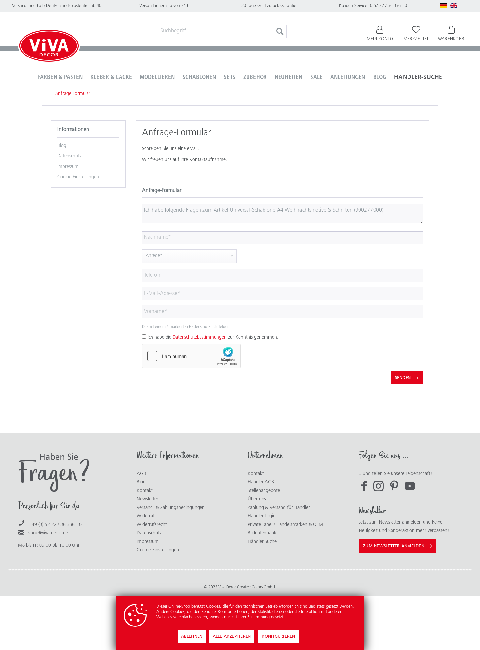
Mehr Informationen (303, 617)
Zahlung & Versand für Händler (279, 507)
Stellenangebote (264, 490)
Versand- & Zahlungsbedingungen (171, 507)
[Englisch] (453, 5)
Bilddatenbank (262, 533)
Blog (61, 145)
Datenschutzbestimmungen (200, 337)
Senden (403, 378)
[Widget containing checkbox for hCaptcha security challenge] (191, 356)
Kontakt (145, 490)
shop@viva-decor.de (48, 533)
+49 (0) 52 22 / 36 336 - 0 (55, 524)
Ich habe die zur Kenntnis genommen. (213, 337)
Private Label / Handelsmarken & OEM (285, 524)
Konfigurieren (278, 636)
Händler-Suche (262, 541)
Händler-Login (262, 516)
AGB (141, 473)
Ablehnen (191, 636)
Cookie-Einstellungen (78, 177)
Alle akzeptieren (232, 636)
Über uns (257, 499)
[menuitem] (222, 31)
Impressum (68, 166)
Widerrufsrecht (152, 524)
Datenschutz (69, 156)
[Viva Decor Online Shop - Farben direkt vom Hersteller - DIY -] (49, 47)
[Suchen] (280, 31)
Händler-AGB (261, 482)
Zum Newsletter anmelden (393, 546)
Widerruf (146, 516)
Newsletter (147, 499)
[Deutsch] (443, 5)
